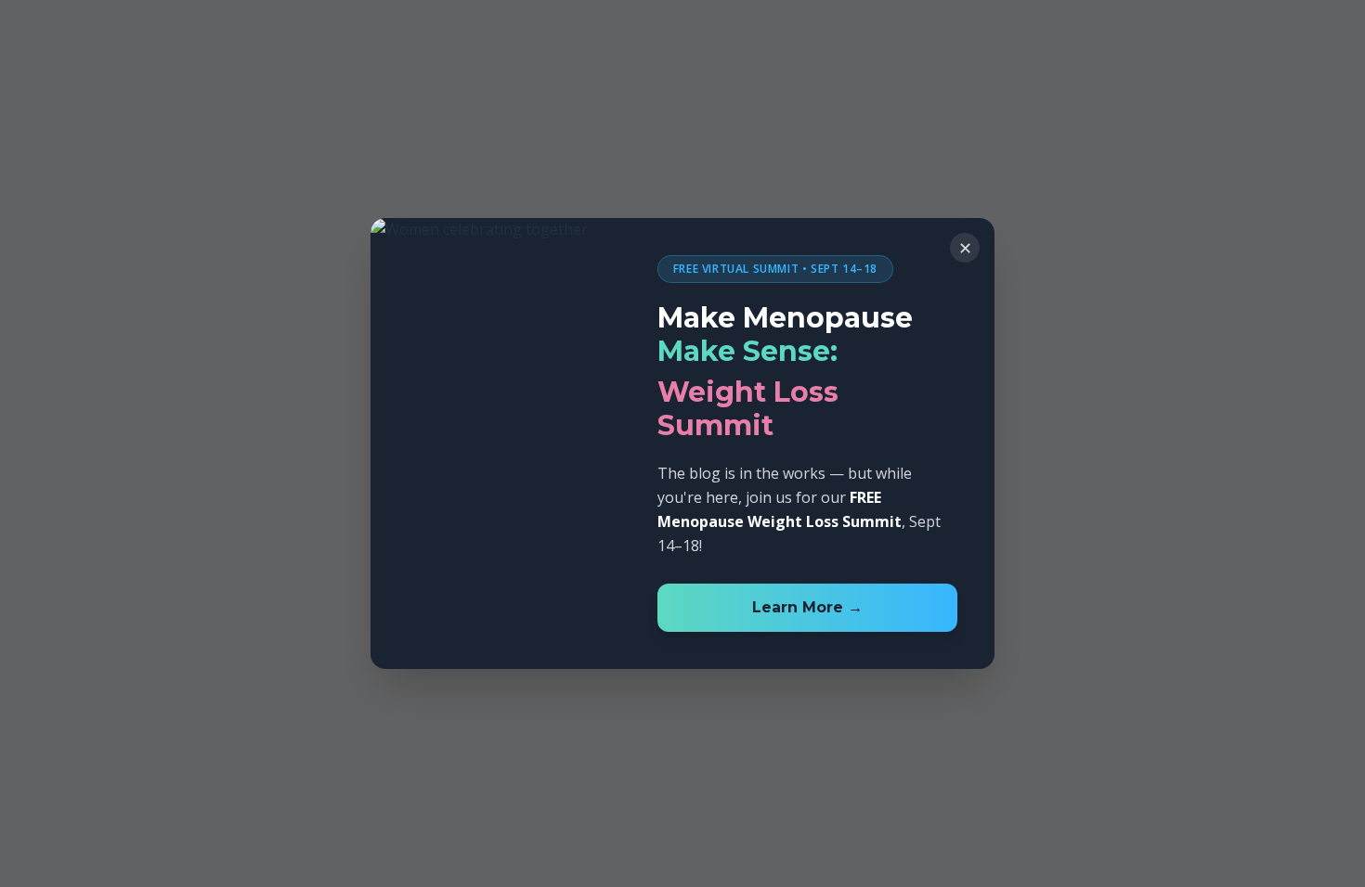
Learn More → (807, 607)
